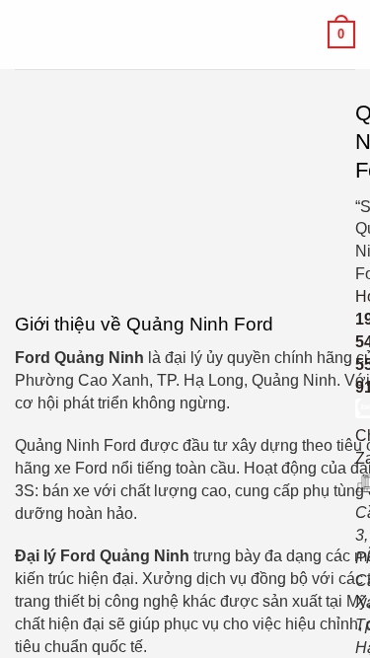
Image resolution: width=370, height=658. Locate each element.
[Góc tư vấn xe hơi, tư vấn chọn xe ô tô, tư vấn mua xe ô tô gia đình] (185, 34)
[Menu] (26, 34)
